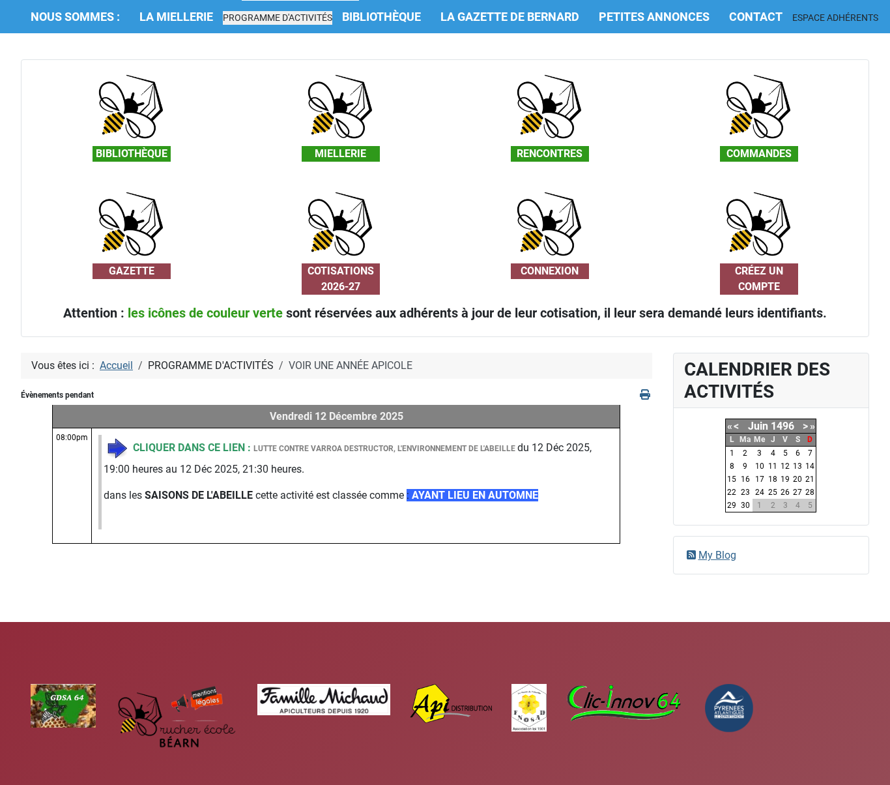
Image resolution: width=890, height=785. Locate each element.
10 (759, 466)
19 (785, 479)
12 (785, 466)
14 (809, 466)
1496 (782, 426)
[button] (277, 17)
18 (772, 479)
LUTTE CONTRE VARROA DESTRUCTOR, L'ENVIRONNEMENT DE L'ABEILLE (385, 448)
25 (772, 492)
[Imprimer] (646, 395)
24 (759, 492)
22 (731, 492)
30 (745, 505)
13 (797, 466)
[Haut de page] (867, 761)
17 (759, 479)
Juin (758, 426)
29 (731, 505)
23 (745, 492)
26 (785, 492)
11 (772, 466)
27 (797, 492)
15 (731, 479)
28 (809, 492)
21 (809, 479)
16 (745, 479)
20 (797, 479)
